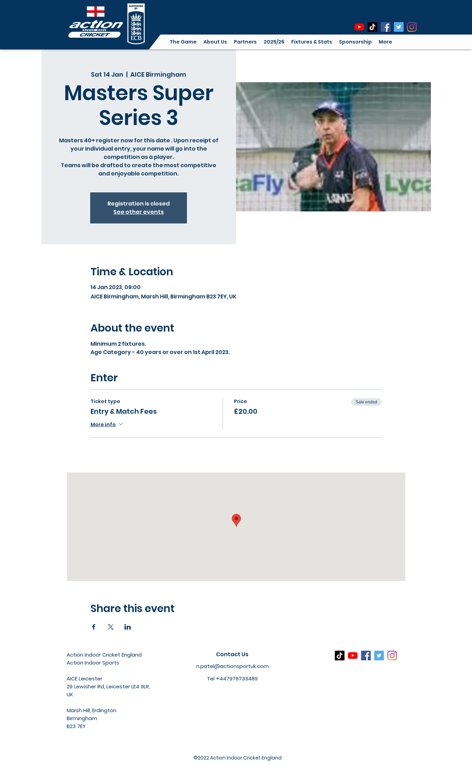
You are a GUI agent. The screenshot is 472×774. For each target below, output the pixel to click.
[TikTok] (372, 27)
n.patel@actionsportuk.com (232, 666)
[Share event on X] (110, 627)
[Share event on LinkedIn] (127, 627)
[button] (215, 42)
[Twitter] (399, 27)
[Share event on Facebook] (94, 627)
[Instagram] (412, 27)
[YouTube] (359, 27)
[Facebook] (385, 27)
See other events (138, 212)
